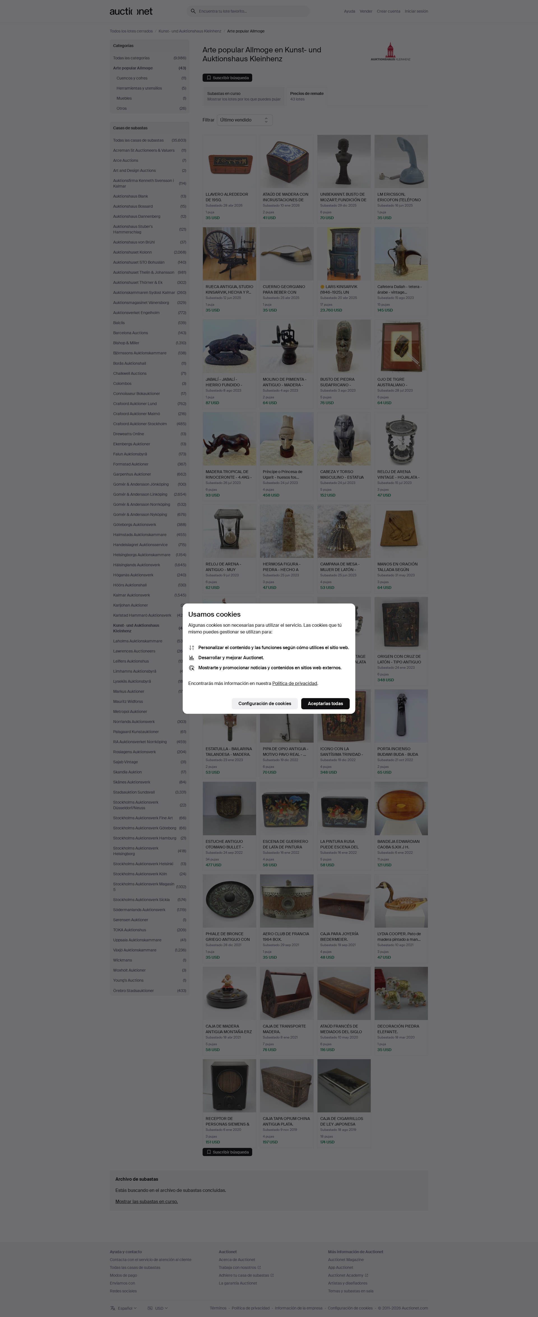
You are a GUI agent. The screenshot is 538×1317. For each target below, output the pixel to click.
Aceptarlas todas (325, 704)
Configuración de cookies (264, 704)
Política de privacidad (294, 683)
